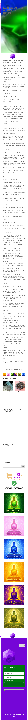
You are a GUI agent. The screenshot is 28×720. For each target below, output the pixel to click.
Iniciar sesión (14, 684)
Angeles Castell (11, 714)
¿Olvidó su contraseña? (8, 680)
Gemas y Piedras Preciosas (10, 8)
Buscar (23, 466)
